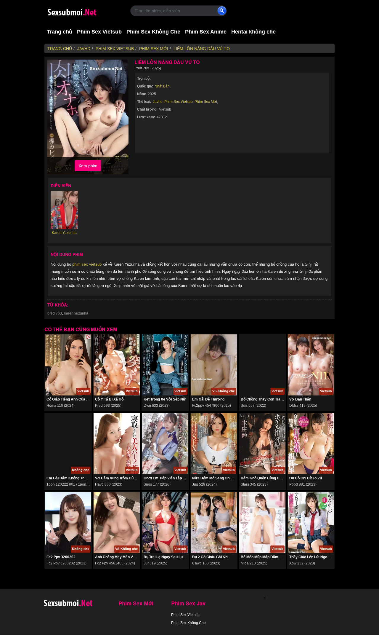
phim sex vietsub (87, 264)
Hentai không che (253, 32)
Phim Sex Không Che (153, 32)
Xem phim (87, 165)
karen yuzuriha (76, 313)
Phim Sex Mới (206, 102)
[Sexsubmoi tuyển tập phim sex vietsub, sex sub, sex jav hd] (82, 11)
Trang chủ (59, 32)
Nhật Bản (162, 86)
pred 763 (54, 313)
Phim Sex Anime (206, 32)
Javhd (158, 102)
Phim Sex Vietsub (99, 32)
